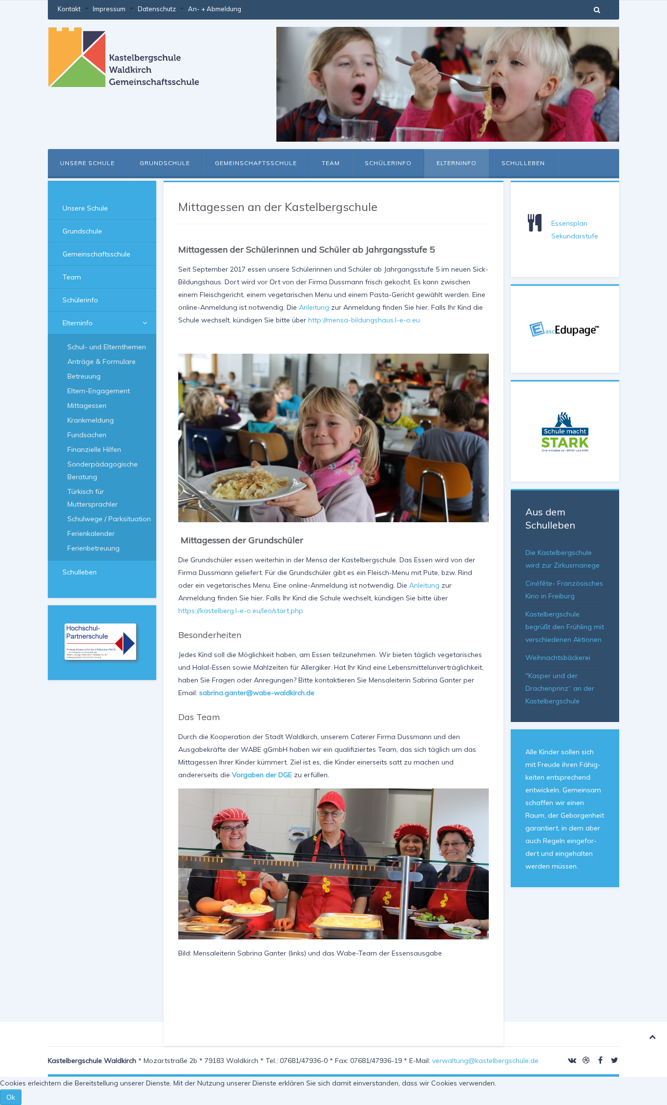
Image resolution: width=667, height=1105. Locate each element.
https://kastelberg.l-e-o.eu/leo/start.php (240, 610)
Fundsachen (86, 434)
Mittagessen (86, 405)
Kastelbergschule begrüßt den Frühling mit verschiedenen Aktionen (564, 627)
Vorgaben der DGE (262, 774)
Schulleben (523, 163)
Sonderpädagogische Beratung (102, 470)
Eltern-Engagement (98, 390)
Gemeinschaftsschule (256, 163)
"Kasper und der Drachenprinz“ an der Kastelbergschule (559, 688)
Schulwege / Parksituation (109, 518)
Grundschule (165, 163)
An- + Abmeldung (214, 9)
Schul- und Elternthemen (106, 346)
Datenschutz (157, 9)
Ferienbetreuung (93, 548)
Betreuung (84, 376)
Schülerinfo (388, 163)
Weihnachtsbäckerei (557, 657)
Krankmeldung (90, 420)
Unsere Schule (87, 163)
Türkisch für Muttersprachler (92, 498)
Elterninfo (457, 163)
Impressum (109, 9)
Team (331, 163)
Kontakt (69, 9)
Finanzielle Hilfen (94, 449)
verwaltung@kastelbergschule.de (485, 1060)
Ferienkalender (91, 533)
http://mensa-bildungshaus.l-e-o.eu (364, 320)
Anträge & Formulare (101, 361)
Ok (10, 1097)
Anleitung (314, 307)
